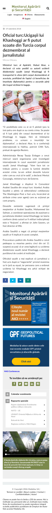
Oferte (30, 15)
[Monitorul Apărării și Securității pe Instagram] (38, 384)
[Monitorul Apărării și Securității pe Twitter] (20, 384)
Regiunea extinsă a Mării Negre (23, 424)
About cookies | (30, 492)
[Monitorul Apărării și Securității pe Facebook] (14, 384)
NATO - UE (15, 411)
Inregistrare (18, 15)
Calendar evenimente (21, 394)
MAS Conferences (12, 371)
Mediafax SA (33, 489)
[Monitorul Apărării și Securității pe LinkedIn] (32, 384)
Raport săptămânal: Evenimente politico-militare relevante (23, 406)
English (27, 19)
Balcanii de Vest (17, 420)
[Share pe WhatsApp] (28, 280)
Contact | (41, 492)
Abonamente (39, 15)
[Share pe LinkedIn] (20, 280)
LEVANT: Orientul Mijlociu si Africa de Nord (26, 416)
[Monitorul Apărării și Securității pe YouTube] (26, 384)
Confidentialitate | (23, 494)
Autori (34, 494)
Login (9, 15)
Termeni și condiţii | (15, 492)
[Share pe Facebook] (5, 280)
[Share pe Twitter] (13, 280)
